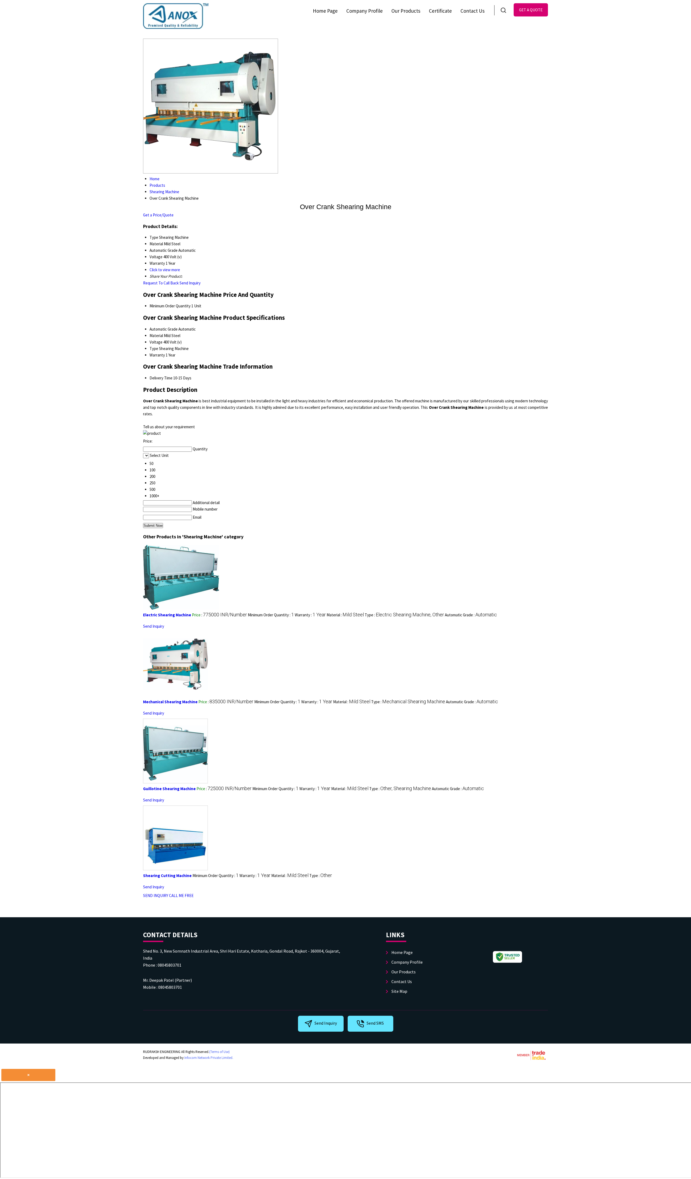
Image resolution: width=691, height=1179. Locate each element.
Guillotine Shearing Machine (169, 788)
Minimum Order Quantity (170, 305)
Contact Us (472, 11)
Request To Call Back (161, 283)
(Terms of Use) (219, 1051)
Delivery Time (161, 377)
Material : (345, 614)
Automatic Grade (164, 329)
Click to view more (165, 269)
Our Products (405, 11)
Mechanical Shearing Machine (170, 701)
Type (154, 348)
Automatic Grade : (471, 614)
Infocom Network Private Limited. (208, 1057)
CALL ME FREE (181, 895)
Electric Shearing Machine (167, 614)
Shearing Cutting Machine (167, 875)
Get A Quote (531, 9)
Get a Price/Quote (158, 215)
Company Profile (364, 11)
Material (156, 335)
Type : (404, 614)
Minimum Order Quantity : (271, 614)
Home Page (325, 11)
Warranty (157, 355)
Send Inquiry (190, 283)
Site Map (399, 991)
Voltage (156, 342)
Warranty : (310, 614)
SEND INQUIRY (155, 895)
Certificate (440, 11)
